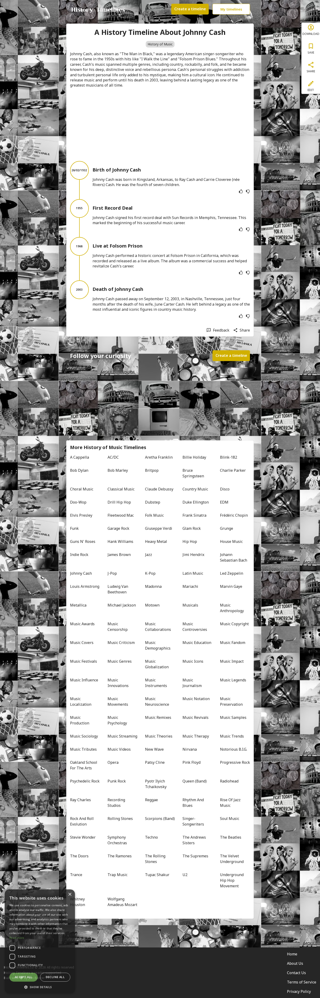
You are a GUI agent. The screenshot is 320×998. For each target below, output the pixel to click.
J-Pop (112, 573)
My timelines (231, 9)
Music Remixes (158, 717)
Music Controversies (194, 626)
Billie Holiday (194, 457)
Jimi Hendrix (193, 554)
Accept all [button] (23, 977)
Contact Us (296, 972)
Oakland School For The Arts (84, 765)
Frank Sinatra (194, 515)
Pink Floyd (191, 762)
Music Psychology (117, 720)
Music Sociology (84, 736)
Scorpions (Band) (160, 818)
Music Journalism (192, 682)
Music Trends (232, 736)
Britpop (152, 470)
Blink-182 (228, 457)
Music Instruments (156, 682)
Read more (16, 938)
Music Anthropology (232, 608)
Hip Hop (189, 541)
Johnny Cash (81, 573)
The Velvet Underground (232, 858)
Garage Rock (118, 528)
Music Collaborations (158, 626)
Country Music (195, 489)
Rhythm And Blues (193, 802)
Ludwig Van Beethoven (118, 589)
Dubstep (152, 502)
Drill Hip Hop (119, 502)
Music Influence (84, 680)
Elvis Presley (81, 515)
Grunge (226, 528)
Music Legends (233, 680)
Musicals (190, 605)
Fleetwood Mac (121, 515)
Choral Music (81, 489)
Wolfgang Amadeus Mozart (122, 901)
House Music (231, 541)
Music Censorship (118, 626)
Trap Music (117, 874)
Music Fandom (232, 642)
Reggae (151, 799)
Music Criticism (121, 642)
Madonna (153, 586)
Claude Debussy (159, 489)
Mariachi (190, 586)
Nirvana (189, 749)
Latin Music (192, 573)
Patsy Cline (155, 762)
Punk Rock (117, 781)
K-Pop (150, 573)
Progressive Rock (235, 762)
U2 (184, 874)
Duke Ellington (195, 502)
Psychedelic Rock (85, 781)
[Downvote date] (248, 191)
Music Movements (118, 701)
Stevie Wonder (83, 837)
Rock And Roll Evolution (82, 821)
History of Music (160, 44)
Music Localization (80, 701)
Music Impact (232, 661)
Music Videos (119, 749)
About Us (295, 963)
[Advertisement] (160, 124)
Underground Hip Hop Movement (232, 880)
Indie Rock (79, 554)
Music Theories (158, 736)
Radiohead (229, 781)
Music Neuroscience (157, 701)
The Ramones (120, 856)
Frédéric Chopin (234, 515)
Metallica (78, 605)
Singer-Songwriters (193, 821)
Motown (152, 605)
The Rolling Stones (155, 858)
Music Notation (196, 698)
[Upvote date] (241, 191)
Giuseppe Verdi (158, 528)
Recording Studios (117, 802)
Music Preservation (231, 701)
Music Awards (82, 623)
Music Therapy (195, 736)
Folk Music (154, 515)
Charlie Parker (233, 470)
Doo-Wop (78, 502)
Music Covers (81, 642)
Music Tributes (83, 749)
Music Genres (120, 661)
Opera (113, 762)
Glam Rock (191, 528)
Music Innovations (118, 682)
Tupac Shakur (157, 874)
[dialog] (40, 941)
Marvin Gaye (231, 586)
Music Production (79, 720)
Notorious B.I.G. (233, 749)
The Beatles (230, 837)
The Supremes (195, 856)
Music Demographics (158, 645)
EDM (224, 502)
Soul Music (229, 818)
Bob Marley (118, 470)
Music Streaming (122, 736)
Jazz (148, 554)
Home (292, 954)
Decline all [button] (55, 977)
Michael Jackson (122, 605)
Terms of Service (301, 982)
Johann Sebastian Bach (233, 557)
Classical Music (121, 489)
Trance (76, 874)
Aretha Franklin (159, 457)
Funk (74, 528)
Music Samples (233, 717)
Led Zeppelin (231, 573)
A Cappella (79, 457)
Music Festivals (83, 661)
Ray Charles (80, 799)
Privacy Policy (299, 991)
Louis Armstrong (84, 586)
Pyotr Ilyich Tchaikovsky (156, 784)
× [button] (69, 894)
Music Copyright (234, 623)
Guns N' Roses (82, 541)
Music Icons (192, 661)
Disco (225, 489)
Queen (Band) (194, 781)
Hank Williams (120, 541)
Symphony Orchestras (117, 840)
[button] (39, 987)
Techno (151, 837)
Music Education (196, 642)
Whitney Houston (78, 901)
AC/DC (113, 457)
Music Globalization (157, 664)
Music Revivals (195, 717)
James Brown (119, 554)
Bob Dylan (79, 470)
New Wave (154, 749)
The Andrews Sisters (194, 840)
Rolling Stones (120, 818)
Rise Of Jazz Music (231, 802)
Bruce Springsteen (193, 473)
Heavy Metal (156, 541)
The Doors (79, 856)
